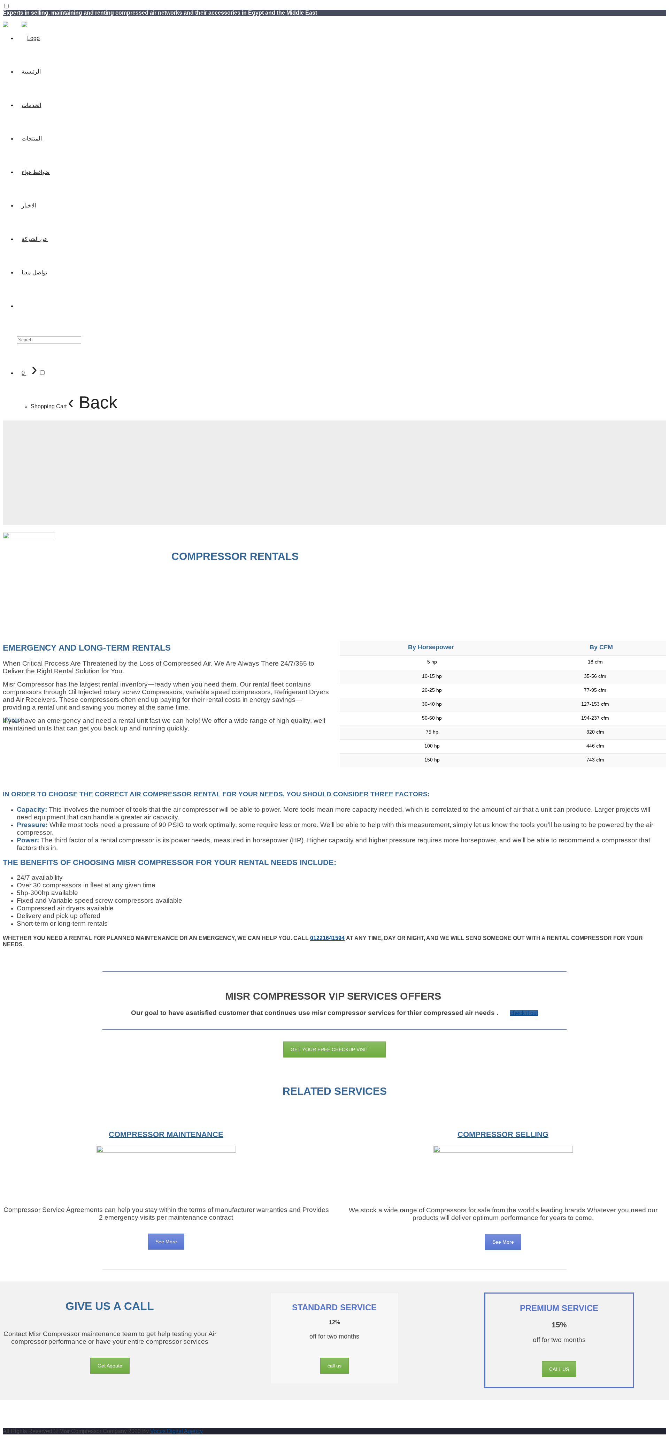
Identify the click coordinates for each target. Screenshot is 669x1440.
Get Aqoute (110, 1366)
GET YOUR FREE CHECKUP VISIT (330, 1049)
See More (166, 1241)
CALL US (559, 1369)
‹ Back (92, 402)
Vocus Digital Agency (176, 1431)
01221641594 (327, 938)
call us (334, 1366)
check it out (524, 1013)
